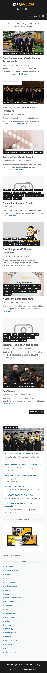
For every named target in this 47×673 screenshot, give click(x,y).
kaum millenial (8, 288)
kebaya (13, 337)
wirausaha (7, 294)
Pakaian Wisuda (27, 190)
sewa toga (38, 53)
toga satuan (39, 196)
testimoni (8, 637)
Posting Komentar (22, 65)
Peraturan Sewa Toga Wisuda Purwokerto (22, 453)
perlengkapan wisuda (10, 53)
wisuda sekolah (11, 640)
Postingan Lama (36, 412)
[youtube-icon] (26, 9)
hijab (20, 239)
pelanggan (38, 190)
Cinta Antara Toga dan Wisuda (18, 203)
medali (23, 242)
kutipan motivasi (11, 606)
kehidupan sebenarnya (10, 242)
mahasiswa (9, 602)
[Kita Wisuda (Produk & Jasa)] (23, 4)
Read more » (24, 74)
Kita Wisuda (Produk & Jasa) (27, 669)
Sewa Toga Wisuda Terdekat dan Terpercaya (23, 464)
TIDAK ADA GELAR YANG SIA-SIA (19, 495)
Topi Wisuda (7, 198)
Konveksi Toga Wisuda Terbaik (18, 157)
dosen (14, 239)
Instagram (28, 665)
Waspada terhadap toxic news (18, 298)
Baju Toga (6, 190)
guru (20, 334)
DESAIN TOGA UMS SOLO (15, 486)
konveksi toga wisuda (13, 598)
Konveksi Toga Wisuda (15, 665)
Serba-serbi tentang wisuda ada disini (20, 475)
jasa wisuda (7, 103)
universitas (17, 198)
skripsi (13, 291)
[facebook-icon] (18, 9)
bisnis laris (16, 190)
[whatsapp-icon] (30, 9)
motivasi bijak (32, 242)
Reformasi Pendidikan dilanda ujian (20, 345)
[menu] (5, 16)
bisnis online (7, 285)
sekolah (6, 196)
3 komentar (20, 115)
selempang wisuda (26, 53)
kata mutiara (28, 239)
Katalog (37, 665)
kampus (6, 337)
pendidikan (19, 244)
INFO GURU (9, 644)
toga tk (7, 648)
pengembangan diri (12, 613)
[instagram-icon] (22, 9)
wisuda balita (10, 652)
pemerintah (7, 193)
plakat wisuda (35, 193)
